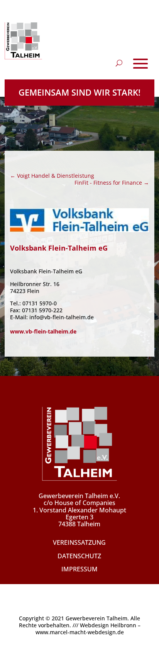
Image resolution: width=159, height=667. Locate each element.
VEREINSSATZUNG (79, 542)
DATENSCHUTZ (79, 556)
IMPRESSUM (79, 569)
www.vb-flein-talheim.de (43, 331)
